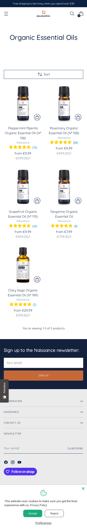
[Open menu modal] (6, 13)
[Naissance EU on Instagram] (13, 463)
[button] (23, 148)
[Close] (83, 488)
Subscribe (75, 448)
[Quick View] (37, 117)
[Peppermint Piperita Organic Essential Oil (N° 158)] (23, 103)
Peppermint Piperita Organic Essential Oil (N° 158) (23, 133)
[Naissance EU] (43, 13)
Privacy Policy (38, 505)
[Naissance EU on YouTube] (19, 463)
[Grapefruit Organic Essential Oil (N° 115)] (23, 186)
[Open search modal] (72, 13)
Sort (47, 74)
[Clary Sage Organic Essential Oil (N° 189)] (23, 265)
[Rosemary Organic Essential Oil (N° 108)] (64, 103)
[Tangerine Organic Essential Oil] (64, 186)
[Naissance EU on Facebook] (6, 463)
